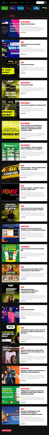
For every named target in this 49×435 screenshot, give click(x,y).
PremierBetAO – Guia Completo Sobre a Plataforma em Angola (31, 148)
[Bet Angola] (3, 2)
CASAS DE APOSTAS (13, 2)
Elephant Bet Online (28, 309)
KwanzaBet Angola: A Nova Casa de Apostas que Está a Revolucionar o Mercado (33, 331)
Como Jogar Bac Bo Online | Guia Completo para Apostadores (32, 269)
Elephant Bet (27, 21)
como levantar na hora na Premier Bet (32, 249)
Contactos (22, 2)
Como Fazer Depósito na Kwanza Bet (33, 105)
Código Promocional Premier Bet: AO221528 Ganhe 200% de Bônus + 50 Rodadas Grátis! (32, 392)
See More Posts (7, 430)
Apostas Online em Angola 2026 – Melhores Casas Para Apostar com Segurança (32, 351)
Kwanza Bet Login (27, 85)
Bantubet (23, 226)
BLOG (22, 21)
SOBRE (27, 2)
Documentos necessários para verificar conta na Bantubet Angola (33, 229)
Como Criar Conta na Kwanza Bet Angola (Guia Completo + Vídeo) (32, 209)
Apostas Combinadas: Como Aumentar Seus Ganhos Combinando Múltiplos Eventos (31, 412)
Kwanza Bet (27, 82)
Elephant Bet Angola (28, 24)
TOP (30, 2)
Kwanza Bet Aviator (27, 64)
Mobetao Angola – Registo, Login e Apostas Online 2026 (33, 188)
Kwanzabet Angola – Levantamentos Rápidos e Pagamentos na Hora (30, 291)
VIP (33, 2)
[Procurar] (45, 2)
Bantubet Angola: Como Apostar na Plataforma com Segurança (33, 371)
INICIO (7, 2)
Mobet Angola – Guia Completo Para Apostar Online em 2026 (33, 168)
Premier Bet (27, 145)
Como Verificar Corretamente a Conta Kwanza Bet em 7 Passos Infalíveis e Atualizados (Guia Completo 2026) (31, 128)
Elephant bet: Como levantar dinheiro (30, 45)
